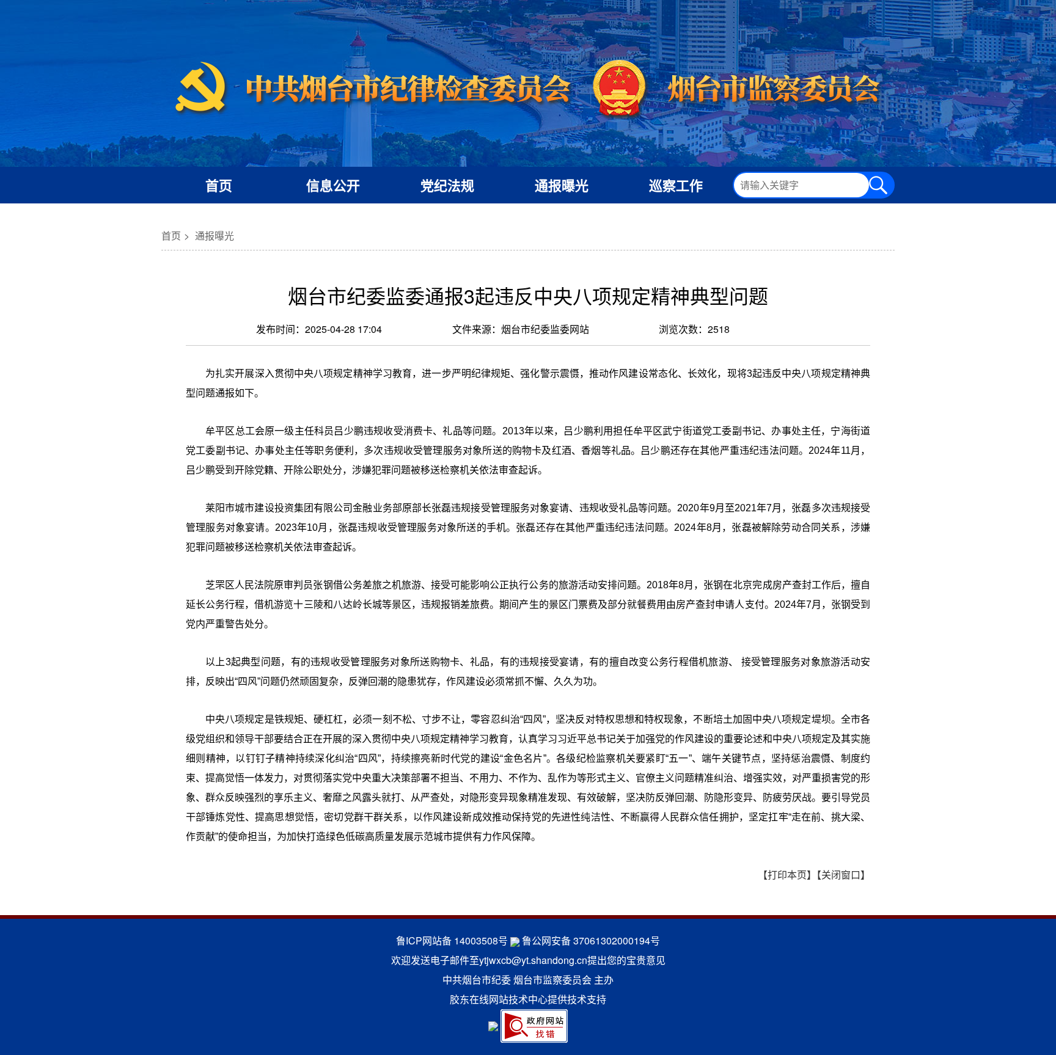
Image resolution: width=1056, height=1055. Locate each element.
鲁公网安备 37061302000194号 (591, 940)
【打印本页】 (787, 874)
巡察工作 (676, 185)
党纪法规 (447, 185)
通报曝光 (561, 185)
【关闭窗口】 (843, 874)
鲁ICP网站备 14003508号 (452, 940)
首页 (218, 185)
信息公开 (333, 185)
